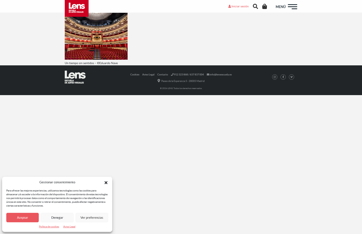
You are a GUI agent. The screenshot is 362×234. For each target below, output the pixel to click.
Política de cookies (49, 226)
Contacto (162, 74)
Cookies (134, 74)
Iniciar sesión (240, 6)
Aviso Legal (69, 226)
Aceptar (22, 217)
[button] (106, 182)
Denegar (57, 217)
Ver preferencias (91, 217)
